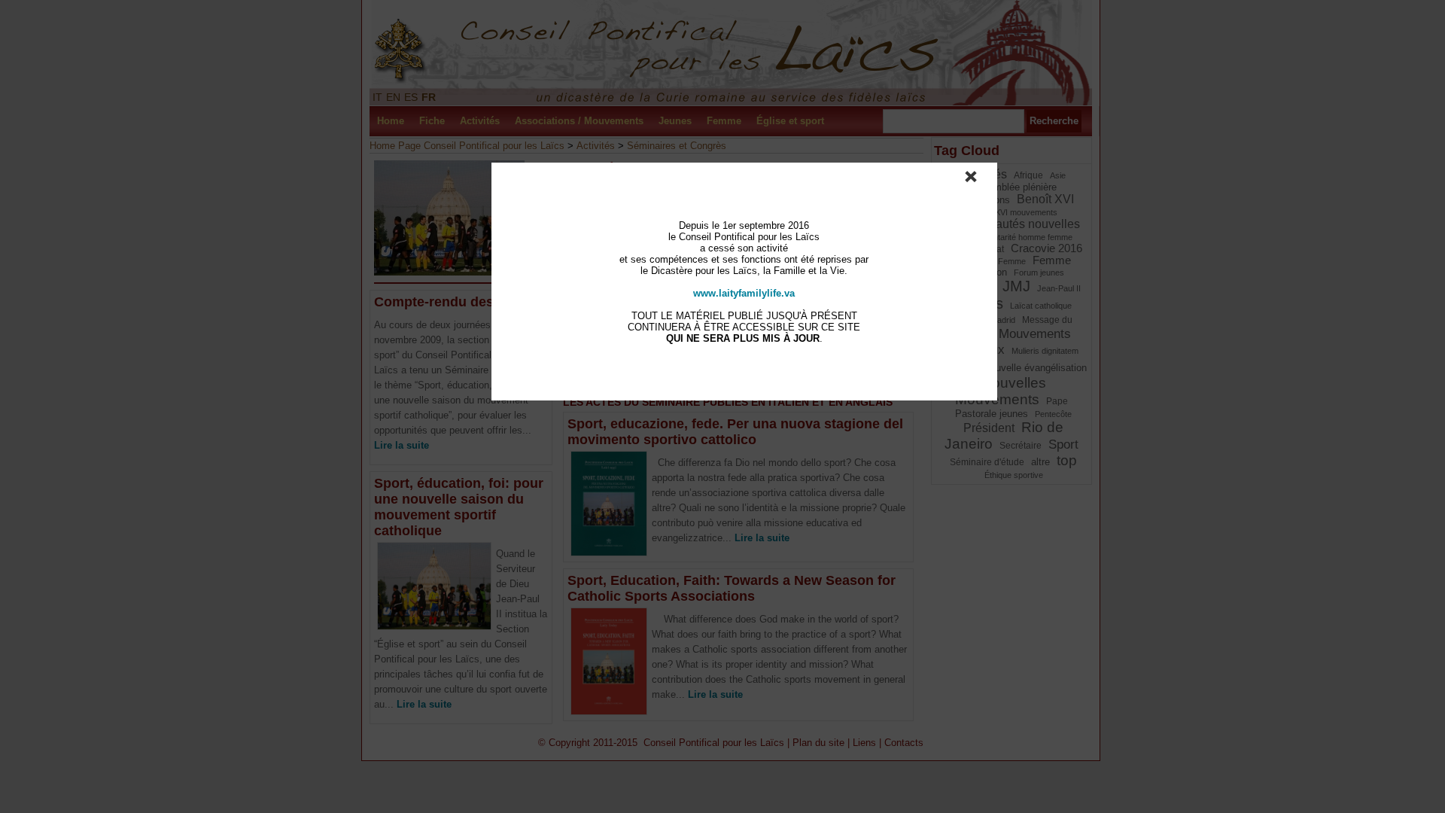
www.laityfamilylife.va (744, 293)
